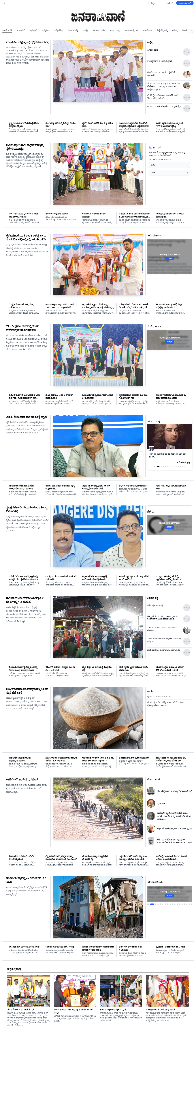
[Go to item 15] (184, 904)
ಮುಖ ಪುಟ (7, 30)
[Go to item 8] (167, 904)
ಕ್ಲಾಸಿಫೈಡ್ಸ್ (33, 30)
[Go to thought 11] (178, 466)
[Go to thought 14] (184, 466)
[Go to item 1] (147, 904)
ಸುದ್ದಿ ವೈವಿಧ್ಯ (58, 30)
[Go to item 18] (191, 904)
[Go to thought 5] (165, 466)
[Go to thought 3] (160, 466)
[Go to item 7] (165, 904)
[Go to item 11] (174, 904)
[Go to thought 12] (180, 466)
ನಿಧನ (184, 30)
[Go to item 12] (177, 904)
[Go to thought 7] (169, 466)
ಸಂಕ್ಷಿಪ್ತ (85, 30)
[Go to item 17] (189, 904)
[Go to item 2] (149, 904)
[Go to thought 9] (174, 466)
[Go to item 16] (187, 904)
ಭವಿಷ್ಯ (174, 30)
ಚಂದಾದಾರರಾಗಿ (185, 3)
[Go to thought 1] (154, 466)
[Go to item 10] (172, 904)
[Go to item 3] (153, 904)
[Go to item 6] (163, 904)
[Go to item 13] (179, 904)
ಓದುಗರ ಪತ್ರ (73, 30)
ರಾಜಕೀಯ (147, 30)
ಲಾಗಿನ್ (170, 3)
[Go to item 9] (170, 904)
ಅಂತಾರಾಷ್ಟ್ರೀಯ (131, 30)
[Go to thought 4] (163, 466)
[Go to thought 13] (182, 466)
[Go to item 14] (182, 904)
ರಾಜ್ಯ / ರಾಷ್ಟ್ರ (115, 30)
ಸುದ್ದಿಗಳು (45, 30)
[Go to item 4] (158, 904)
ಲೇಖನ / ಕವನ (99, 30)
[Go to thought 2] (156, 466)
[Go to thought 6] (167, 466)
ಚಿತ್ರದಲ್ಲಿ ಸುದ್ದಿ (162, 30)
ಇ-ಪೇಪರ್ (21, 30)
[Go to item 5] (160, 904)
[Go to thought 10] (176, 466)
